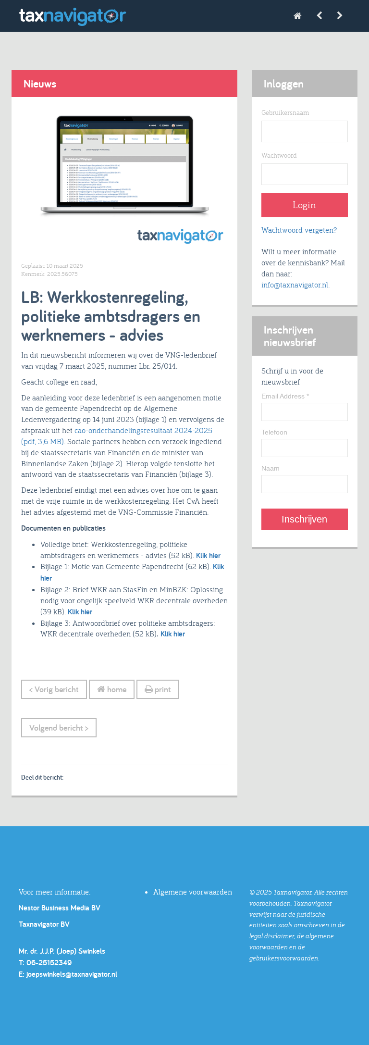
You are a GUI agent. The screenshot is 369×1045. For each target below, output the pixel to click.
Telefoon (274, 432)
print (162, 689)
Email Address (285, 396)
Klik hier (208, 555)
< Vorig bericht (54, 689)
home (115, 689)
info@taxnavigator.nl (294, 284)
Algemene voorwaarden (192, 891)
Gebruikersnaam (285, 112)
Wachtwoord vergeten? (299, 230)
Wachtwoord (279, 155)
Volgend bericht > (58, 727)
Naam (270, 468)
